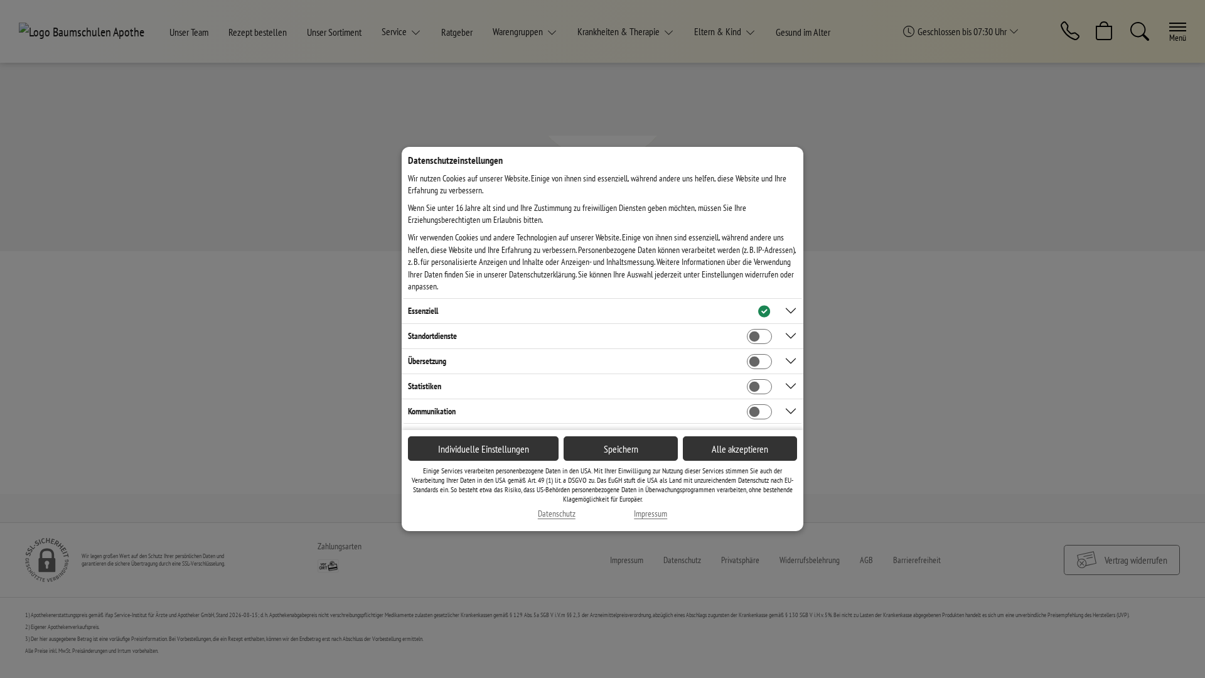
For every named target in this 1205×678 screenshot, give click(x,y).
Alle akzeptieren (740, 449)
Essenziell (423, 310)
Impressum (650, 513)
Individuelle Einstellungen (483, 449)
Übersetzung (427, 361)
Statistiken (424, 386)
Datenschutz (557, 513)
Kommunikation (432, 411)
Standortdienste (432, 336)
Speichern (621, 449)
